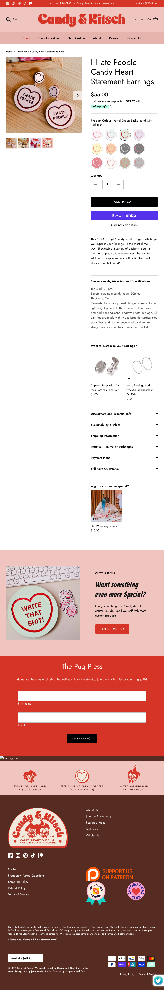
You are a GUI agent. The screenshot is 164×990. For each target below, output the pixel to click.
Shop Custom (76, 38)
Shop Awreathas (48, 38)
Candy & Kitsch (25, 968)
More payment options (124, 225)
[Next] (77, 95)
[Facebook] (7, 3)
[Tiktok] (24, 3)
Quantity (96, 176)
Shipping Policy (18, 882)
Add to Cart (124, 202)
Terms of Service (18, 894)
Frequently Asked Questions (26, 875)
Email (21, 725)
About (97, 38)
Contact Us (134, 38)
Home (9, 51)
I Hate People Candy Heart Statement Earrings (40, 51)
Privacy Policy (127, 974)
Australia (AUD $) (144, 3)
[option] (44, 95)
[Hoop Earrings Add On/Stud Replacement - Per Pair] (142, 365)
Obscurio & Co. (65, 968)
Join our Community (99, 816)
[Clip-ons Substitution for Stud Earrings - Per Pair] (106, 365)
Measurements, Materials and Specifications (120, 281)
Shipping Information (105, 436)
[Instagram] (13, 3)
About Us (92, 810)
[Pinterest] (19, 3)
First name (24, 703)
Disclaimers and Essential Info (111, 414)
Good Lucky (14, 971)
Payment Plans (100, 458)
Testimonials (93, 829)
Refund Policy (16, 888)
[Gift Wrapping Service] (106, 506)
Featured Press (95, 822)
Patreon (114, 38)
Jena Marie (37, 971)
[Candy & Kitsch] (82, 19)
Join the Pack (82, 738)
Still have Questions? (105, 469)
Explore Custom (112, 629)
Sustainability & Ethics (105, 425)
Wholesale (92, 835)
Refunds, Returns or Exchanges (112, 447)
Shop (26, 38)
